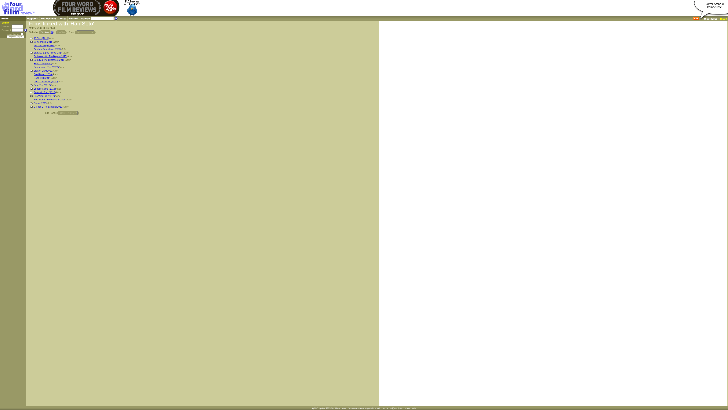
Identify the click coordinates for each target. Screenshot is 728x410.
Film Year (61, 32)
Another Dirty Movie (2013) (47, 49)
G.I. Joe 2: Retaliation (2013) (48, 107)
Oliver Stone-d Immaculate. (715, 5)
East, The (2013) (42, 85)
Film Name (45, 32)
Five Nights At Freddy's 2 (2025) (50, 99)
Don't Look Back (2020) (46, 81)
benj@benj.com (396, 408)
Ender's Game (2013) (45, 89)
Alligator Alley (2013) (44, 45)
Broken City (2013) (43, 70)
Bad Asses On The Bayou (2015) (50, 56)
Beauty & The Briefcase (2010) (49, 60)
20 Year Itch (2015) (43, 42)
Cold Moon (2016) (43, 74)
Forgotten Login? (15, 37)
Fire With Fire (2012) (44, 96)
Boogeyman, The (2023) (46, 67)
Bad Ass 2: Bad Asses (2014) (48, 52)
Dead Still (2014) (42, 78)
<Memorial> (410, 408)
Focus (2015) (40, 103)
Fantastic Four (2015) (45, 92)
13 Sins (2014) (41, 38)
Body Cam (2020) (43, 63)
